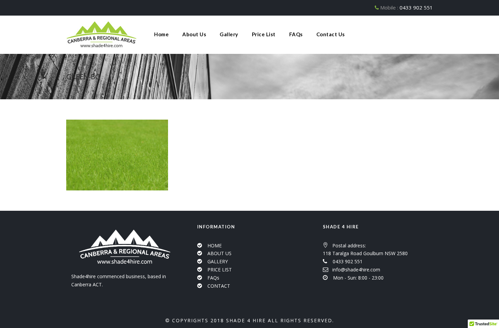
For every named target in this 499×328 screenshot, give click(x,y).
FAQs (296, 34)
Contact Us (330, 34)
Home (161, 34)
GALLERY (217, 261)
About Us (194, 34)
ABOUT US (219, 253)
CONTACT (218, 286)
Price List (264, 34)
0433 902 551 (416, 7)
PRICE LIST (219, 269)
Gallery (229, 34)
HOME (214, 245)
